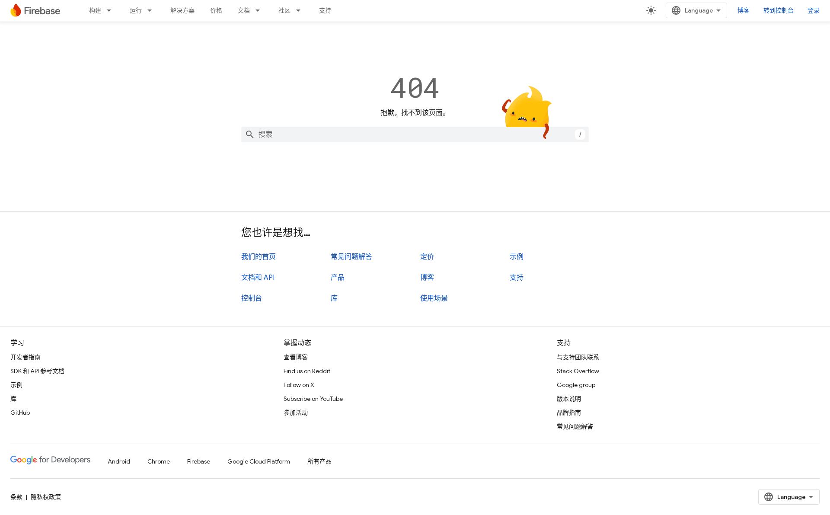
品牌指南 (569, 412)
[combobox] (415, 134)
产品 (338, 277)
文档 (244, 10)
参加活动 (296, 412)
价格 (216, 10)
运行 (136, 10)
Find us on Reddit (307, 371)
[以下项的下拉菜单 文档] (260, 10)
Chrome (158, 461)
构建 (95, 10)
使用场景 (434, 298)
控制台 (251, 298)
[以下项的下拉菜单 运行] (152, 10)
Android (119, 461)
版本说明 (569, 399)
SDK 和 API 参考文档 (37, 371)
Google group (576, 385)
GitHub (20, 412)
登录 (814, 10)
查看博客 (296, 357)
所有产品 (319, 461)
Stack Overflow (578, 371)
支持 (325, 10)
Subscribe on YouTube (313, 399)
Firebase (198, 461)
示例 (517, 257)
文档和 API (258, 277)
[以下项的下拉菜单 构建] (111, 10)
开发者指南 (25, 357)
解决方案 (182, 10)
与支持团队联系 (578, 357)
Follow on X (299, 385)
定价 (427, 257)
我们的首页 (258, 257)
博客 (743, 10)
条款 (16, 496)
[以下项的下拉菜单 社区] (300, 10)
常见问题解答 (351, 257)
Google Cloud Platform (258, 461)
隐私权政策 (46, 496)
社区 (284, 10)
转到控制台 (778, 10)
